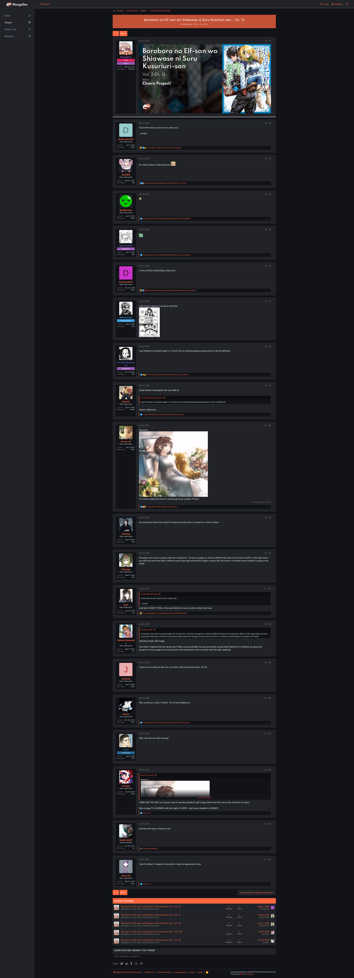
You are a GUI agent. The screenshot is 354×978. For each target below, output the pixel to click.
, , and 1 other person (166, 723)
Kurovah (126, 875)
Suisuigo (125, 569)
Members (9, 36)
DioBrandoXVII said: (149, 594)
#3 (270, 159)
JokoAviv (265, 934)
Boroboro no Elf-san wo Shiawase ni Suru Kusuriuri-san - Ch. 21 (150, 915)
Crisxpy (126, 786)
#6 (270, 266)
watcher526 (264, 909)
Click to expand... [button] (205, 797)
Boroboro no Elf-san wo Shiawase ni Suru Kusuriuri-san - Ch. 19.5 (151, 931)
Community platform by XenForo (253, 972)
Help (192, 972)
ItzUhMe (126, 174)
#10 (269, 425)
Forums (8, 22)
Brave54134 (264, 917)
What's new (10, 29)
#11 (270, 518)
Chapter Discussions (150, 909)
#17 (269, 733)
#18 (269, 770)
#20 (269, 859)
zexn (125, 605)
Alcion (126, 714)
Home (7, 15)
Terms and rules (164, 972)
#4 (270, 194)
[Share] (266, 41)
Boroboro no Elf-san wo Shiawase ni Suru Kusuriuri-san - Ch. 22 (151, 906)
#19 (269, 824)
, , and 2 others (165, 183)
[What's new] (347, 4)
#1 (270, 41)
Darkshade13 (126, 282)
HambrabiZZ (125, 840)
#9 (270, 385)
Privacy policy (180, 972)
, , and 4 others (171, 290)
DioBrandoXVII (125, 139)
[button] (18, 29)
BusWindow (126, 210)
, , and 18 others (164, 148)
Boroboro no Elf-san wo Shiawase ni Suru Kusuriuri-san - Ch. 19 (151, 940)
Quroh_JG (126, 441)
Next (122, 33)
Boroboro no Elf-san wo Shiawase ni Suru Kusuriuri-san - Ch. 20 (151, 923)
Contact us (148, 972)
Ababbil (266, 942)
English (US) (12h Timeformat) (127, 972)
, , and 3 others (168, 375)
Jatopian (125, 678)
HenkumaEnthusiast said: (151, 398)
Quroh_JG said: (147, 775)
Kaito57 (126, 401)
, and (167, 219)
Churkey (125, 534)
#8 (270, 346)
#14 (269, 624)
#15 (269, 662)
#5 (270, 229)
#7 (270, 301)
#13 (269, 588)
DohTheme (249, 974)
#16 (269, 698)
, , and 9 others (162, 507)
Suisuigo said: (147, 629)
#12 (269, 553)
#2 (270, 123)
